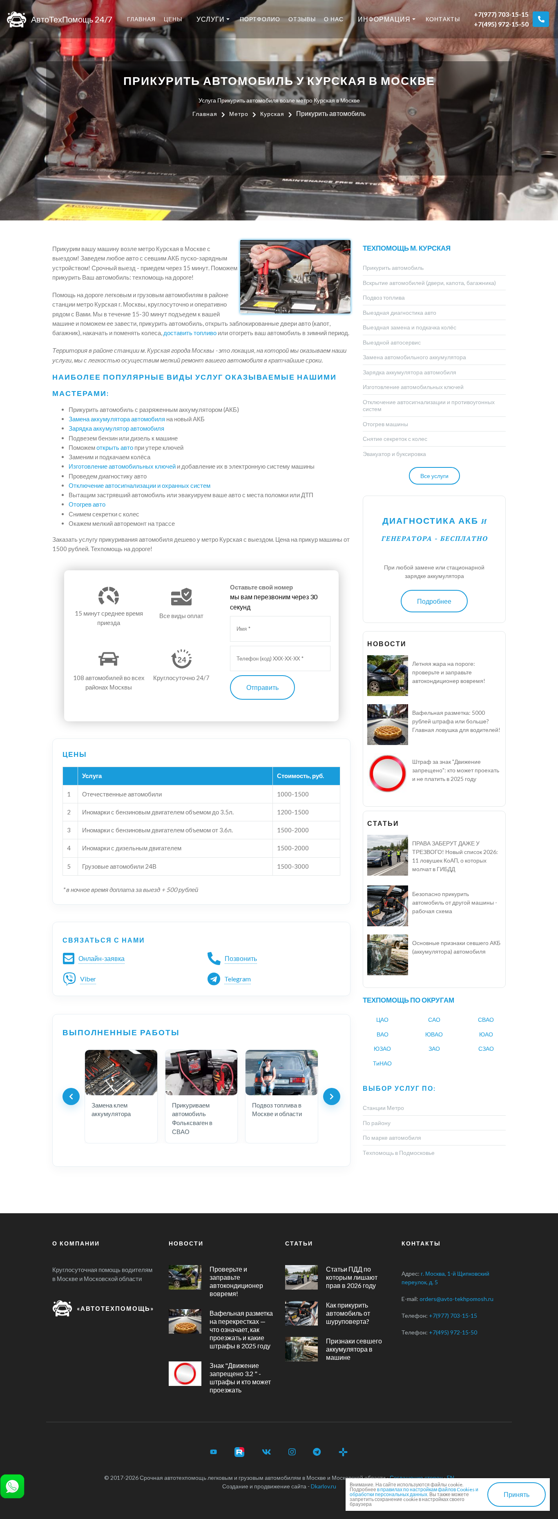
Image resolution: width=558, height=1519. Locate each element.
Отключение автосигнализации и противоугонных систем (429, 405)
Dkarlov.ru (323, 1486)
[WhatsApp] (12, 1485)
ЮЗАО (382, 1048)
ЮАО (486, 1034)
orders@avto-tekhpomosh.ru (456, 1298)
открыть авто (114, 447)
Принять (516, 1494)
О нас (334, 19)
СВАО (486, 1019)
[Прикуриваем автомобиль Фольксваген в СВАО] (201, 1072)
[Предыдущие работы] (71, 1096)
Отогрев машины (385, 423)
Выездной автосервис (392, 342)
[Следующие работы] (331, 1096)
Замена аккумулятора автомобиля (117, 419)
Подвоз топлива (384, 297)
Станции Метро (383, 1107)
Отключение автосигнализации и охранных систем (139, 485)
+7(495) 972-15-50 (501, 24)
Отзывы (302, 19)
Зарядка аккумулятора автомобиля (409, 372)
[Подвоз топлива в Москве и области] (282, 1072)
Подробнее (434, 601)
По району (377, 1122)
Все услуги (434, 475)
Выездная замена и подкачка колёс (409, 327)
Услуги (210, 19)
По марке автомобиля (392, 1137)
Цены (173, 19)
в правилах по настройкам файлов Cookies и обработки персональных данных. (414, 1491)
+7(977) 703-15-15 (501, 14)
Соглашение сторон (416, 1477)
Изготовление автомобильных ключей (122, 466)
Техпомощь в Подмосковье (399, 1152)
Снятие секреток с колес (395, 438)
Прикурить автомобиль (393, 267)
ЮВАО (434, 1034)
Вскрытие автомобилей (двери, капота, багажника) (429, 282)
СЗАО (486, 1048)
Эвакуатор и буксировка (394, 453)
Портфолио (260, 19)
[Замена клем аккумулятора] (121, 1072)
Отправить (262, 687)
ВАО (382, 1034)
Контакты (443, 19)
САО (434, 1019)
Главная (141, 19)
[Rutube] (239, 1452)
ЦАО (382, 1019)
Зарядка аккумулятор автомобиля (116, 428)
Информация (384, 19)
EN (450, 1477)
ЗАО (434, 1048)
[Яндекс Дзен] (343, 1452)
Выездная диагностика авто (399, 312)
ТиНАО (382, 1063)
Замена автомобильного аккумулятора (414, 357)
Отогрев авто (87, 504)
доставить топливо (190, 332)
